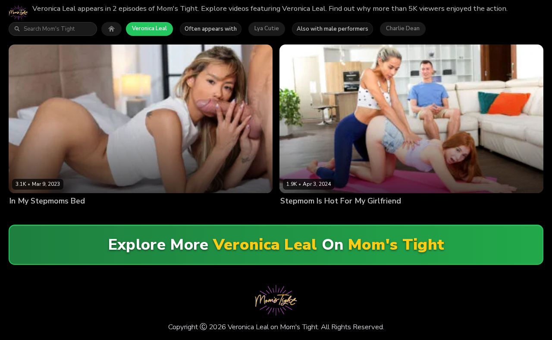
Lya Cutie (266, 28)
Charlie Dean (403, 28)
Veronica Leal (149, 28)
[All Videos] (111, 29)
